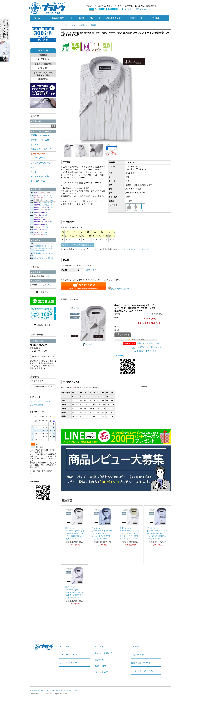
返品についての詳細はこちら (148, 343)
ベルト (34, 172)
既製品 (94, 25)
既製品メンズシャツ (40, 135)
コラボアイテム (38, 181)
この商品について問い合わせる (149, 347)
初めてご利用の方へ (105, 653)
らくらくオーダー (68, 662)
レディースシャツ (68, 654)
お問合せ (134, 18)
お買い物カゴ (144, 9)
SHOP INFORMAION (44, 387)
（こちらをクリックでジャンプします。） (136, 249)
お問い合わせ (137, 654)
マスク (34, 167)
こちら (47, 276)
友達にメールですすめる (146, 351)
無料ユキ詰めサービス (142, 662)
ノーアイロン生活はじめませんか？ (7, 51)
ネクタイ (35, 144)
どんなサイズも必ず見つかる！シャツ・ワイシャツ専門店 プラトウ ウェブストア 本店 (48, 8)
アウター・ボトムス (40, 140)
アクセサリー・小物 (40, 176)
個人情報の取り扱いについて (40, 690)
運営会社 (76, 690)
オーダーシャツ (38, 154)
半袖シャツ (84, 25)
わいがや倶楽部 (36, 405)
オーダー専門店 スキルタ (40, 401)
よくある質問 (101, 672)
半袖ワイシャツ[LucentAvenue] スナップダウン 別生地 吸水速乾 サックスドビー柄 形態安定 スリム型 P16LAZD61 (157, 533)
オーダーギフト (38, 158)
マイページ (136, 646)
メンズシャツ (73, 25)
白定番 (7, 29)
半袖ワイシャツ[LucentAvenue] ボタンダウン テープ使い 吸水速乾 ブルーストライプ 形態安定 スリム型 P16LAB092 (102, 533)
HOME (63, 25)
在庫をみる (89, 270)
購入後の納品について (120, 289)
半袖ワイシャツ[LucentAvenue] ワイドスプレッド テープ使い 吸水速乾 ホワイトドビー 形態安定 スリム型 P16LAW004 (129, 533)
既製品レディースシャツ (41, 149)
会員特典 (99, 659)
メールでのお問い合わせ (44, 356)
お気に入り (129, 9)
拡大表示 (89, 344)
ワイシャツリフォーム (41, 163)
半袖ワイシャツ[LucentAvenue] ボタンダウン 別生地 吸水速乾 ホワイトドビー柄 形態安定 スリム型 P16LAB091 (74, 533)
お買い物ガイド (103, 666)
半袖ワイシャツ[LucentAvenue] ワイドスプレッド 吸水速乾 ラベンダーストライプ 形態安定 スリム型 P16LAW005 (74, 592)
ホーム (37, 18)
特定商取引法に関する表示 (62, 690)
